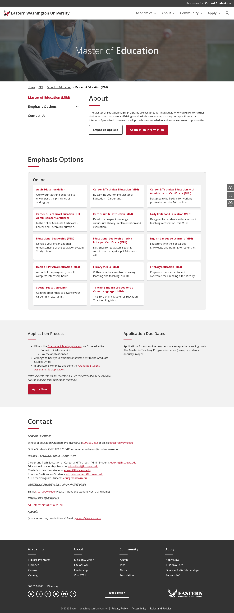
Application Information (147, 130)
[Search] (227, 13)
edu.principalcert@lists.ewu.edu (84, 474)
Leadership (81, 570)
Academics (144, 13)
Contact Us (36, 115)
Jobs (122, 565)
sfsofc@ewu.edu (45, 491)
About (166, 13)
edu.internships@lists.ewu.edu (46, 505)
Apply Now (39, 389)
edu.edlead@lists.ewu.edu (83, 466)
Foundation (127, 575)
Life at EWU (81, 565)
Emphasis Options (105, 130)
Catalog (33, 575)
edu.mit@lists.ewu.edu (77, 470)
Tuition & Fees (174, 565)
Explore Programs (39, 560)
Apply (212, 13)
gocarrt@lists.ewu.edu (87, 518)
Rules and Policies (160, 608)
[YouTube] (56, 594)
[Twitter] (39, 594)
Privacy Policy (120, 608)
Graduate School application (65, 346)
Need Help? (117, 592)
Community (189, 13)
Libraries (33, 565)
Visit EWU (80, 575)
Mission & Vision (84, 560)
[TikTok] (73, 594)
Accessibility (139, 608)
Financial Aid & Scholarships (182, 570)
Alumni (124, 560)
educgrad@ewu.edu (121, 442)
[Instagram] (48, 594)
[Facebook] (31, 594)
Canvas (32, 570)
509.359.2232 (90, 442)
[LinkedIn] (64, 594)
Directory (53, 586)
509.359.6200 (35, 586)
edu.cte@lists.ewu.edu (123, 462)
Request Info (173, 575)
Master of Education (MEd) (49, 97)
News (123, 570)
